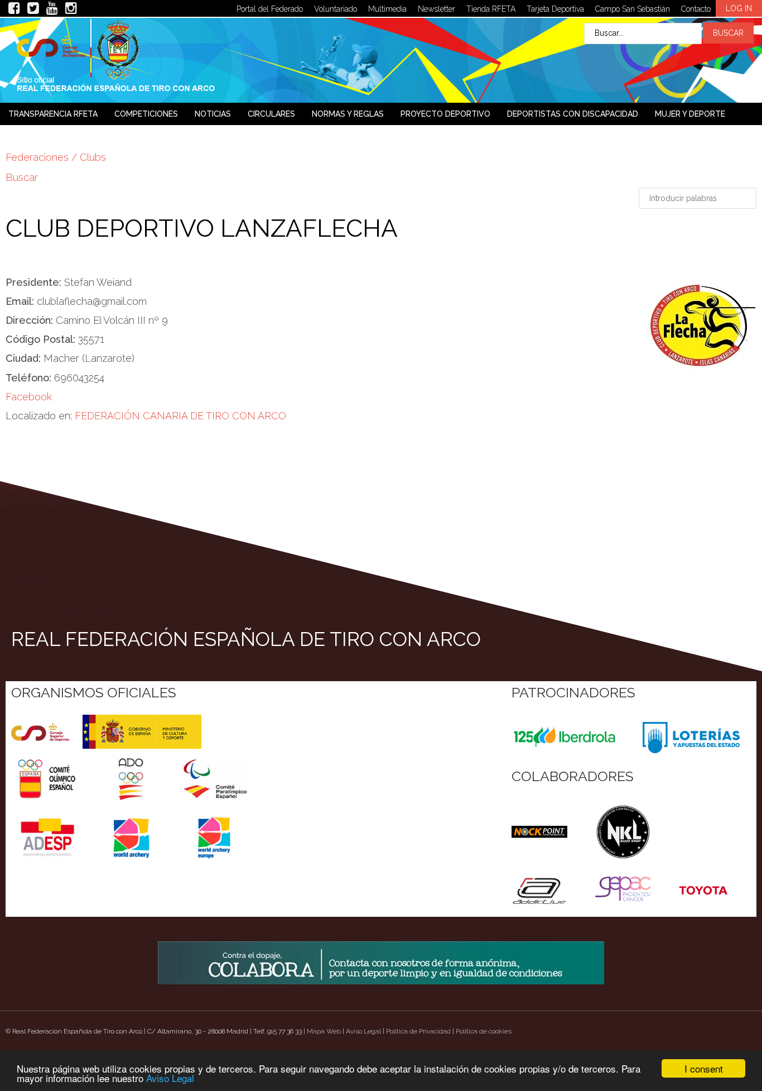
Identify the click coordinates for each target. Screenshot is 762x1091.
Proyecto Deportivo (445, 113)
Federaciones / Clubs (56, 157)
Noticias (213, 113)
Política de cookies (484, 1031)
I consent (703, 1068)
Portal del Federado (270, 9)
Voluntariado (335, 9)
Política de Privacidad (418, 1031)
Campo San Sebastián (632, 9)
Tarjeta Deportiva (555, 9)
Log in (739, 8)
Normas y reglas (348, 113)
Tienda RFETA (490, 9)
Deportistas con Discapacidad (572, 113)
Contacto (696, 9)
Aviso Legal (170, 1078)
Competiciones (146, 113)
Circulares (271, 113)
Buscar (22, 177)
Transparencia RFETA (53, 113)
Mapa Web (324, 1031)
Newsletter (436, 9)
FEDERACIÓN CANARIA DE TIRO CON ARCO (180, 416)
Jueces (22, 136)
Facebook (29, 397)
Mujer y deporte (690, 113)
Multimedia (387, 9)
